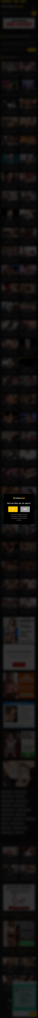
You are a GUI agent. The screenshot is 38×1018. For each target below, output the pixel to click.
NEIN (25, 509)
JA (13, 509)
